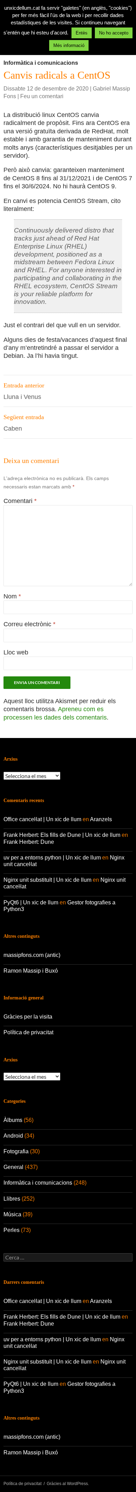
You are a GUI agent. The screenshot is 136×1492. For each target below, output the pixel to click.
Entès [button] (82, 33)
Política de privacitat (28, 1032)
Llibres (11, 1199)
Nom (12, 596)
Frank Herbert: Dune (28, 842)
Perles (11, 1230)
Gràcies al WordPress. (68, 1483)
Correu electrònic (29, 624)
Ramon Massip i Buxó (30, 971)
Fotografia (16, 1151)
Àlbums (12, 1120)
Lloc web (15, 652)
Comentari (20, 500)
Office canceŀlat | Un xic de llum (42, 819)
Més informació (68, 45)
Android (13, 1136)
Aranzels (101, 819)
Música (12, 1214)
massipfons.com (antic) (31, 955)
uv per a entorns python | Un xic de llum (52, 858)
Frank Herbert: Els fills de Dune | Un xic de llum (61, 835)
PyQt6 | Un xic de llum (30, 902)
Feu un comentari (41, 96)
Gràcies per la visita (27, 1017)
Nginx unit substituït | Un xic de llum (47, 880)
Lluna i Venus (23, 391)
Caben (23, 423)
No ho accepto (113, 33)
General (13, 1167)
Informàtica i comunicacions (40, 63)
